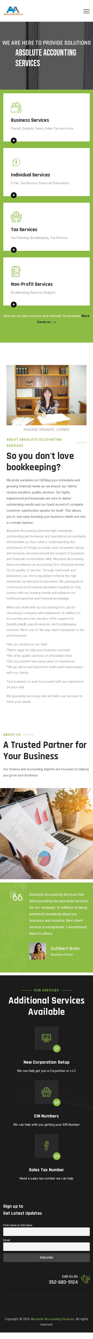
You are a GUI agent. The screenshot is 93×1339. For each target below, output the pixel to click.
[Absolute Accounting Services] (13, 11)
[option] (49, 925)
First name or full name (17, 1225)
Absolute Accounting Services (52, 1319)
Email (6, 1240)
